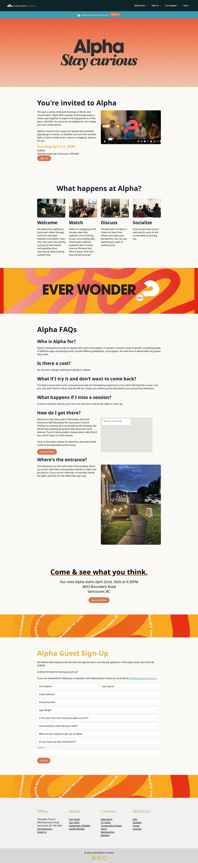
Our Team (74, 822)
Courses (137, 828)
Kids (135, 819)
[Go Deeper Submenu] (179, 5)
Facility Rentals (77, 828)
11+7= (41, 748)
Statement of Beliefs (79, 825)
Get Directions (44, 828)
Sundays (137, 822)
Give (185, 5)
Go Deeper (171, 5)
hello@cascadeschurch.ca (142, 678)
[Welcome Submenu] (147, 5)
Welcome (139, 5)
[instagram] (99, 858)
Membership (107, 832)
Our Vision (74, 819)
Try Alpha (106, 822)
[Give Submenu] (190, 5)
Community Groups (111, 825)
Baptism (105, 835)
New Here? (106, 819)
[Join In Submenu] (160, 5)
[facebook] (94, 858)
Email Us (41, 832)
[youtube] (104, 858)
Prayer (136, 825)
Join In (154, 5)
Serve (104, 828)
